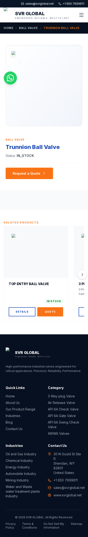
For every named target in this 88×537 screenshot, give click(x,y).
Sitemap (76, 524)
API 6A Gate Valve (62, 416)
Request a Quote (26, 173)
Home (8, 28)
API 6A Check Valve (63, 409)
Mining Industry (17, 480)
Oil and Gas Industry (21, 454)
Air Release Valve (61, 403)
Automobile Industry (21, 474)
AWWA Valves (58, 433)
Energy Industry (18, 467)
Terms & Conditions (29, 525)
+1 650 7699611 (73, 3)
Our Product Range (20, 409)
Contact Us (14, 429)
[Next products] (82, 274)
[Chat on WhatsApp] (10, 78)
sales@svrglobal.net (39, 3)
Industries (13, 416)
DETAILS (22, 311)
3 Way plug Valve (61, 396)
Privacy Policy (11, 525)
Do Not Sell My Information (54, 525)
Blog (9, 422)
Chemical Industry (19, 461)
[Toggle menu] (81, 15)
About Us (13, 403)
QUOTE (50, 311)
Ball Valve (28, 28)
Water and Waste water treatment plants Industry (23, 491)
